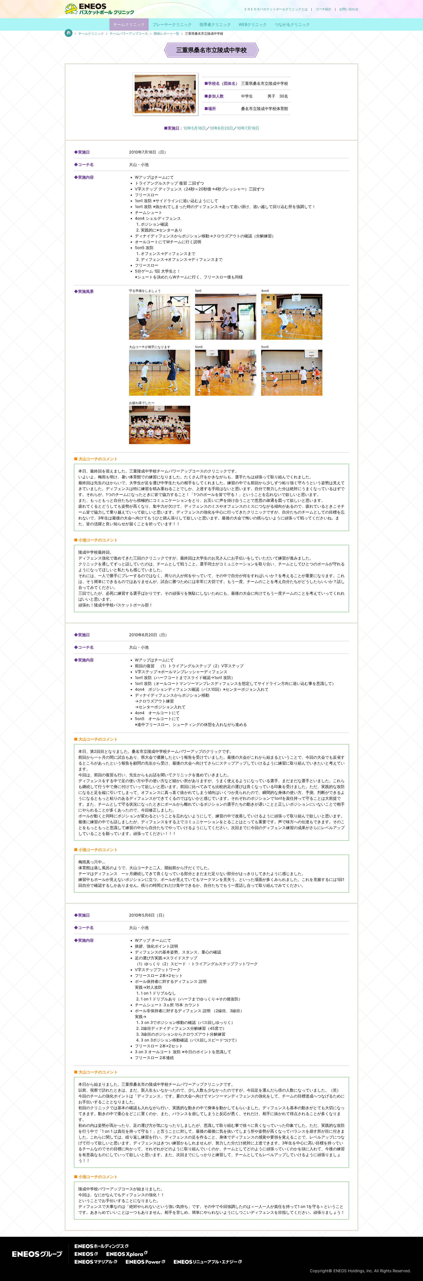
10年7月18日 (248, 128)
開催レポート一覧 (166, 33)
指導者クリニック (215, 24)
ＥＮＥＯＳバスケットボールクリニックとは (276, 9)
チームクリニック (129, 24)
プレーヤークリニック (172, 24)
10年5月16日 (194, 128)
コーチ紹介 (323, 9)
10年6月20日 (221, 128)
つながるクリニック (292, 24)
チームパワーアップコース (129, 33)
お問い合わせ (348, 9)
